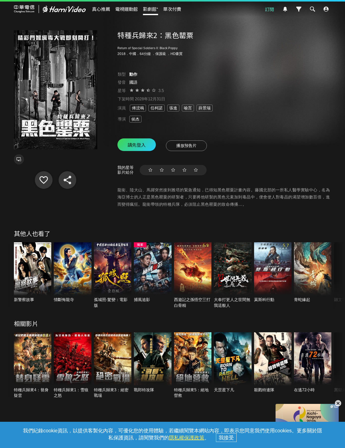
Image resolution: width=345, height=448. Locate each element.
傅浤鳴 (138, 108)
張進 (173, 108)
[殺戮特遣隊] (273, 362)
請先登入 (137, 144)
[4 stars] (184, 170)
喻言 (188, 108)
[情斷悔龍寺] (72, 272)
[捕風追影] (152, 272)
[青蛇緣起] (313, 272)
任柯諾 (157, 108)
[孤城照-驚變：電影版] (113, 275)
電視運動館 (126, 9)
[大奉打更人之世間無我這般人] (233, 275)
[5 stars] (196, 170)
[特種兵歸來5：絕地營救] (193, 365)
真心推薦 (101, 9)
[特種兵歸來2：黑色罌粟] (44, 180)
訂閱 (269, 9)
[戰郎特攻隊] (152, 362)
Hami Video (50, 9)
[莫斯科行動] (273, 272)
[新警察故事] (33, 272)
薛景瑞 (205, 108)
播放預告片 (186, 145)
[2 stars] (161, 170)
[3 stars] (173, 170)
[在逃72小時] (313, 362)
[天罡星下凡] (233, 362)
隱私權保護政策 (186, 437)
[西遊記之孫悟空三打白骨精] (193, 275)
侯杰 (135, 119)
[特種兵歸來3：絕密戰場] (113, 365)
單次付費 (172, 9)
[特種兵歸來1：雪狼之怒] (72, 365)
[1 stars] (150, 170)
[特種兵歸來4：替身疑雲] (33, 365)
